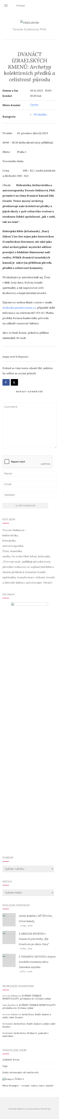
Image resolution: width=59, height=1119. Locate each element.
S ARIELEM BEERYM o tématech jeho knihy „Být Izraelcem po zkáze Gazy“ (34, 939)
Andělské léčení (10, 1059)
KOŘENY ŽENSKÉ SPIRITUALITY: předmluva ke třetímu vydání (26, 997)
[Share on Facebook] (6, 382)
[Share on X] (14, 382)
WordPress (45, 1109)
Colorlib (29, 1109)
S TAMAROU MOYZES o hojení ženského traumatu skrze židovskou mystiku (37, 962)
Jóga (5, 1066)
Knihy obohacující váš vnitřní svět (20, 1072)
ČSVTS (34, 105)
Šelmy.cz (19, 1078)
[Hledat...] (54, 5)
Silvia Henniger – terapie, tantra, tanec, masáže (28, 1085)
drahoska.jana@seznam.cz (19, 307)
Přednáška (40, 114)
